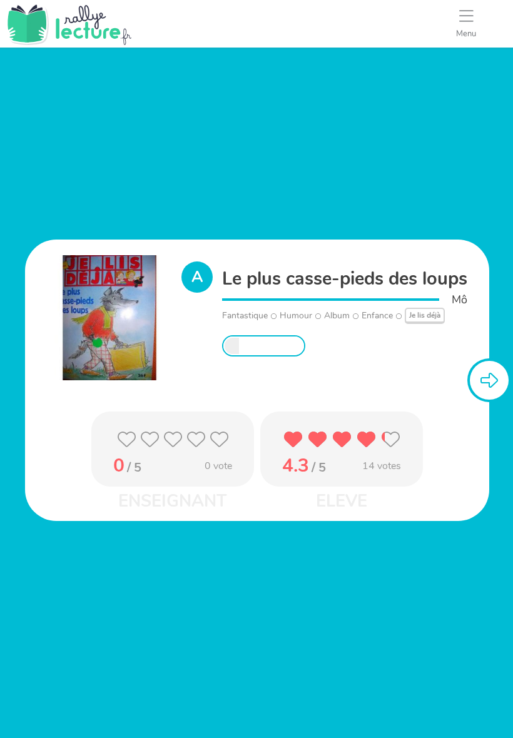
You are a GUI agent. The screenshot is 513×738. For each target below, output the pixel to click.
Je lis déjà (424, 315)
